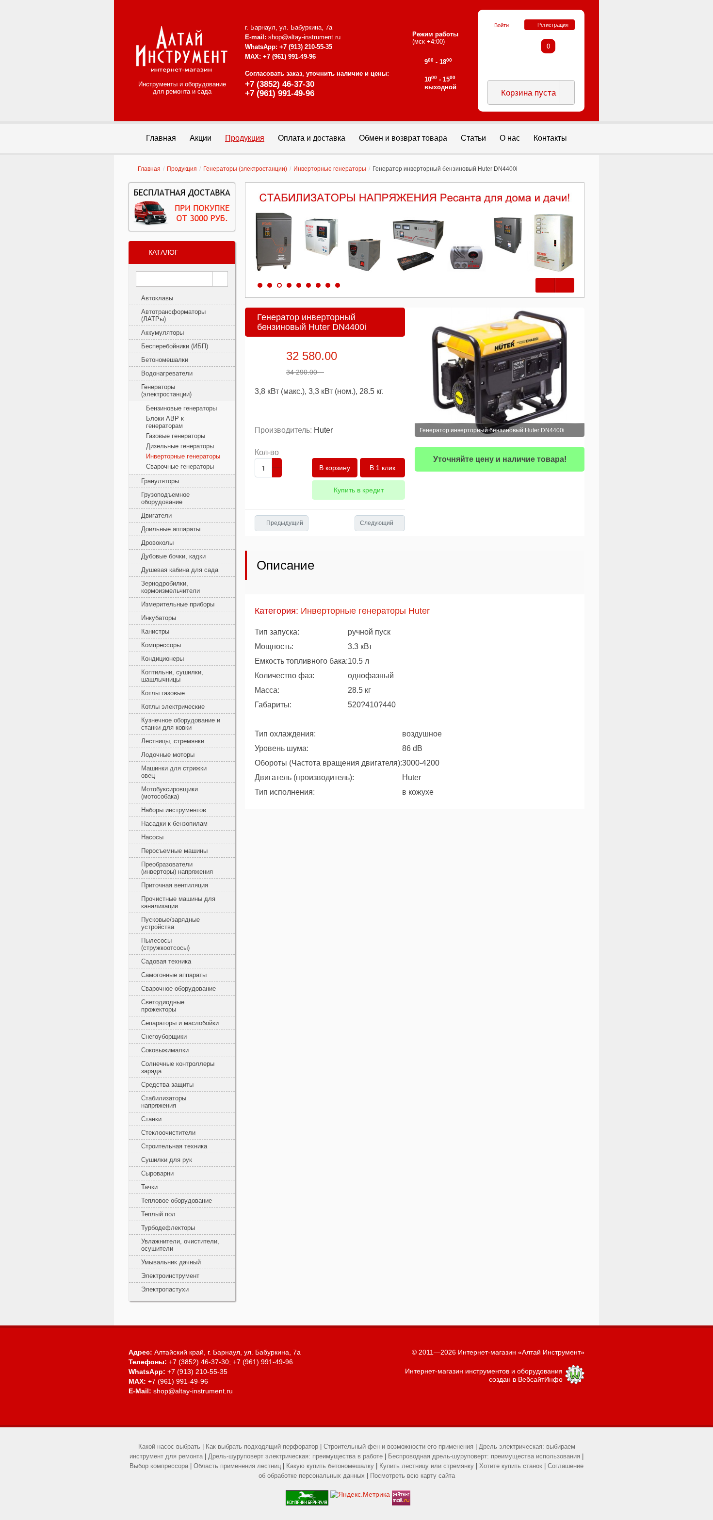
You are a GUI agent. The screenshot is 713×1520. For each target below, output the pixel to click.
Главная (149, 168)
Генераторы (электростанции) (245, 168)
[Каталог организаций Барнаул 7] (307, 1494)
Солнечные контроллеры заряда (177, 1067)
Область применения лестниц (237, 1466)
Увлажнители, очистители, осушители (180, 1245)
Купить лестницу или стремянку (426, 1466)
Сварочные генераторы (180, 466)
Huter (323, 430)
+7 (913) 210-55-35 (305, 46)
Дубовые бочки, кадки (173, 556)
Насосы (152, 837)
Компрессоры (161, 645)
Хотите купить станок (510, 1466)
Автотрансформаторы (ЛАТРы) (173, 315)
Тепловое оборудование (176, 1200)
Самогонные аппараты (174, 975)
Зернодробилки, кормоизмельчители (170, 587)
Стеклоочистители (168, 1132)
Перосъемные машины (174, 850)
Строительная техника (174, 1146)
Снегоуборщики (164, 1036)
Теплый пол (158, 1214)
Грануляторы (160, 481)
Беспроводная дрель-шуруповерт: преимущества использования (484, 1456)
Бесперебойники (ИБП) (174, 346)
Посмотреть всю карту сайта (412, 1475)
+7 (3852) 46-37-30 (279, 84)
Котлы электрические (173, 706)
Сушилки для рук (166, 1159)
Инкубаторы (158, 617)
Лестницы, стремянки (172, 741)
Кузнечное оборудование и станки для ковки (180, 724)
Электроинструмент (170, 1275)
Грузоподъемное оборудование (165, 498)
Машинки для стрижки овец (174, 772)
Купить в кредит (359, 490)
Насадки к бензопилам (174, 823)
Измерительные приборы (177, 604)
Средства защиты (167, 1084)
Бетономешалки (164, 359)
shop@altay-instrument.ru (304, 37)
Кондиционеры (162, 658)
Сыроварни (157, 1173)
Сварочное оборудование (178, 988)
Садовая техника (166, 961)
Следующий (376, 523)
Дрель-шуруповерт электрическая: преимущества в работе (295, 1456)
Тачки (149, 1187)
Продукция (182, 168)
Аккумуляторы (162, 332)
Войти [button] (501, 25)
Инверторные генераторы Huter (365, 611)
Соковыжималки (165, 1050)
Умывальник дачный (171, 1262)
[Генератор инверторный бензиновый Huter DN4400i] (499, 372)
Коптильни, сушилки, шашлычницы (172, 676)
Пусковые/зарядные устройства (170, 923)
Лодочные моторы (167, 754)
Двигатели (156, 515)
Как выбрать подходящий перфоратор (262, 1446)
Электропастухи (165, 1289)
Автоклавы (157, 298)
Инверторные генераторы (329, 168)
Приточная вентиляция (174, 885)
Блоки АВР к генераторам (165, 422)
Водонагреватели (167, 373)
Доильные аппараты (170, 529)
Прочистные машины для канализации (178, 902)
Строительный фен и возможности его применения (398, 1446)
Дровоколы (157, 542)
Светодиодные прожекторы (162, 1005)
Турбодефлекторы (168, 1227)
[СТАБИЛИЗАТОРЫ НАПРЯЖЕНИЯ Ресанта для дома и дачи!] (414, 233)
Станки (151, 1119)
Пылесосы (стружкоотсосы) (165, 944)
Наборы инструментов (173, 810)
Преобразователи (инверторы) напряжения (177, 868)
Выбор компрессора (159, 1466)
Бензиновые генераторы (181, 408)
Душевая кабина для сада (179, 569)
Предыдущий (284, 523)
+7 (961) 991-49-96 (279, 93)
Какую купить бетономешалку (330, 1466)
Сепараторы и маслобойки (180, 1023)
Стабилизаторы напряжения (163, 1102)
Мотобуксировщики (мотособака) (169, 792)
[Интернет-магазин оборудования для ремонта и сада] (182, 49)
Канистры (155, 631)
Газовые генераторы (175, 436)
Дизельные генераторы (180, 446)
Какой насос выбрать (169, 1446)
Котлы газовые (163, 693)
